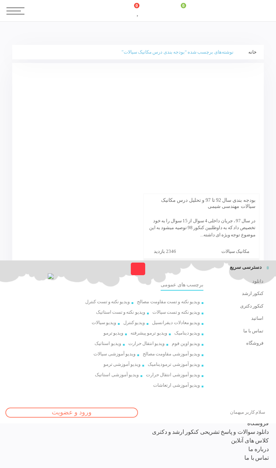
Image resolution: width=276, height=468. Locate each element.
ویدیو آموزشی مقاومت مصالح (171, 353)
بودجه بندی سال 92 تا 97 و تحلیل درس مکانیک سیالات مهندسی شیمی (208, 203)
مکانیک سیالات (235, 251)
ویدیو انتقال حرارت (146, 343)
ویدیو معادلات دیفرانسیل (176, 322)
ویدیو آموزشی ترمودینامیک (174, 364)
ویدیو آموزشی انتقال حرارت (173, 374)
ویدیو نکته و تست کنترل (107, 301)
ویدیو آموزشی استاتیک (117, 374)
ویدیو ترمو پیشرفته (148, 333)
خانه (252, 52)
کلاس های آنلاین (250, 440)
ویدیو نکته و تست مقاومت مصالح (168, 301)
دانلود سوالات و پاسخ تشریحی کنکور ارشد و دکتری (210, 432)
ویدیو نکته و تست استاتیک (120, 312)
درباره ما (258, 449)
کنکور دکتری (251, 306)
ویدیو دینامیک (187, 333)
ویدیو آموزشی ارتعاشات (176, 385)
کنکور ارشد (252, 293)
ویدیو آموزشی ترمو (122, 364)
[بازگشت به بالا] (138, 269)
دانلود (257, 281)
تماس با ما (253, 330)
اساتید (257, 318)
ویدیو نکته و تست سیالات (176, 312)
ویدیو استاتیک (108, 343)
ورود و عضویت (72, 412)
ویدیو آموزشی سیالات (114, 353)
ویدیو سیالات (104, 322)
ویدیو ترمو (113, 333)
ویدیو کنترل (134, 322)
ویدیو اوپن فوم (186, 343)
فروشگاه (254, 343)
